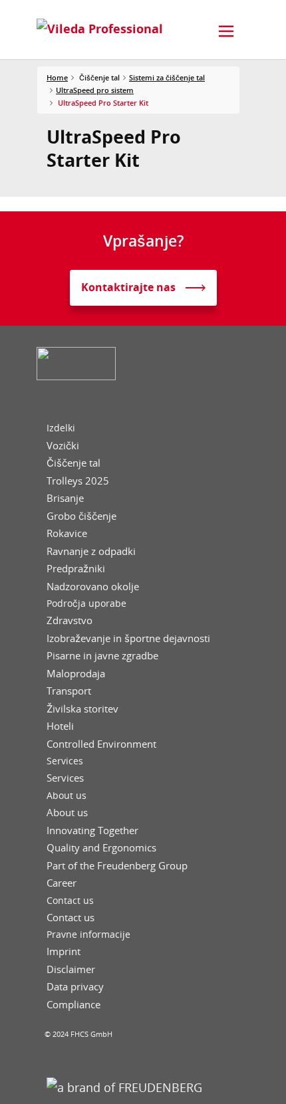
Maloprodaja (76, 673)
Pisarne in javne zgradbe (102, 655)
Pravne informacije (88, 934)
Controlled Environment (101, 744)
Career (61, 883)
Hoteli (60, 726)
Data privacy (75, 986)
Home (57, 77)
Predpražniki (76, 568)
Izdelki (61, 428)
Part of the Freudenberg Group (117, 865)
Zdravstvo (69, 620)
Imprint (63, 951)
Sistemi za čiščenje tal (167, 77)
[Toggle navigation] (226, 31)
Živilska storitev (82, 709)
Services (65, 761)
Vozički (63, 445)
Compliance (73, 1004)
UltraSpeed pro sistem (95, 90)
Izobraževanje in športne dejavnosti (128, 638)
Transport (69, 691)
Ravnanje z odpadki (91, 551)
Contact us (70, 901)
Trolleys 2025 (78, 481)
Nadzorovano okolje (93, 586)
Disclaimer (71, 969)
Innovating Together (92, 830)
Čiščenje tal (73, 463)
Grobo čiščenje (81, 516)
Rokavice (67, 533)
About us (66, 796)
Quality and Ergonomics (101, 847)
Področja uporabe (86, 603)
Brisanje (65, 498)
